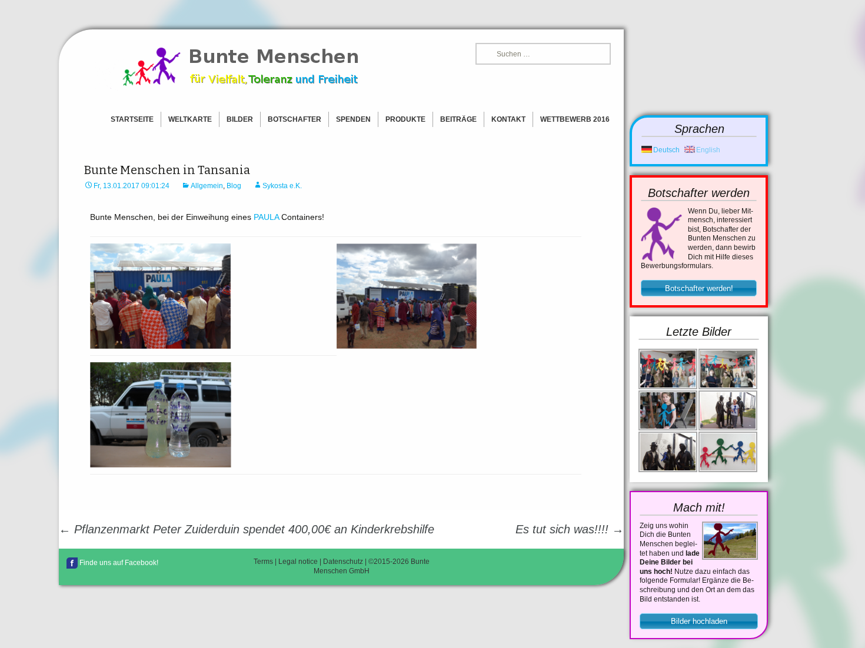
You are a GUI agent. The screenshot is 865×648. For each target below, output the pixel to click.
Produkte (405, 119)
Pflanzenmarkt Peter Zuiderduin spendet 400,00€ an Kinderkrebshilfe (246, 529)
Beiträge (458, 119)
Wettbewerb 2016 (575, 119)
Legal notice (298, 561)
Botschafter (294, 119)
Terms (263, 561)
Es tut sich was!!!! (569, 529)
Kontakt (508, 119)
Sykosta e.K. (282, 186)
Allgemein (207, 186)
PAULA (266, 217)
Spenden (353, 119)
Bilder (240, 119)
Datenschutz (343, 561)
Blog (234, 186)
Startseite (132, 119)
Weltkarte (190, 119)
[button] (699, 288)
